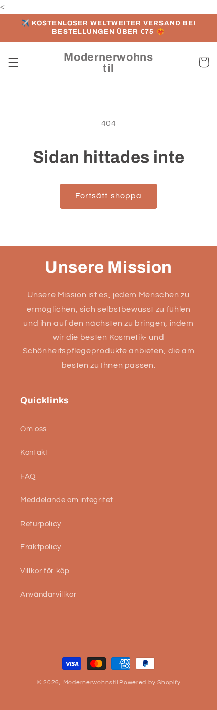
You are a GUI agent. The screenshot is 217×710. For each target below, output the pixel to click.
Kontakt (34, 453)
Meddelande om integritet (66, 500)
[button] (13, 62)
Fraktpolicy (40, 547)
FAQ (28, 476)
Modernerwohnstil (90, 682)
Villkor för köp (44, 571)
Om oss (33, 429)
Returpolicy (40, 524)
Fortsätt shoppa (108, 196)
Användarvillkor (48, 594)
